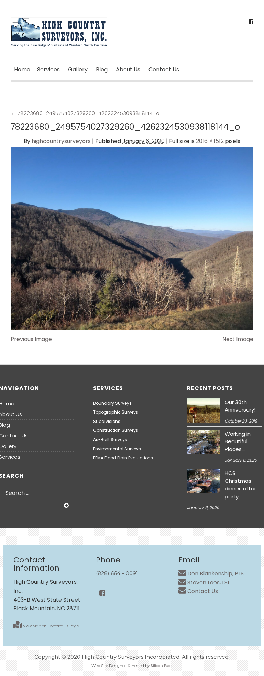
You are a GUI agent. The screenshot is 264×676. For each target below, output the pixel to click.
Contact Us (163, 69)
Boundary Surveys (112, 403)
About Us (128, 69)
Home (22, 69)
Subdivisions (106, 421)
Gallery (78, 69)
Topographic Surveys (115, 412)
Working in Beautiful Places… (238, 441)
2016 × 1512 (210, 141)
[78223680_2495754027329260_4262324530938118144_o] (132, 238)
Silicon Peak (162, 665)
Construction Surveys (115, 430)
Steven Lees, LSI (207, 582)
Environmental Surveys (117, 449)
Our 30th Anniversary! (240, 406)
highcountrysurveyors (61, 141)
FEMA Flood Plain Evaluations (123, 458)
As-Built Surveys (110, 440)
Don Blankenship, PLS (215, 574)
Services (48, 69)
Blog (102, 69)
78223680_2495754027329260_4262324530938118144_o (85, 113)
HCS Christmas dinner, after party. (240, 484)
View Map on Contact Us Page (50, 626)
